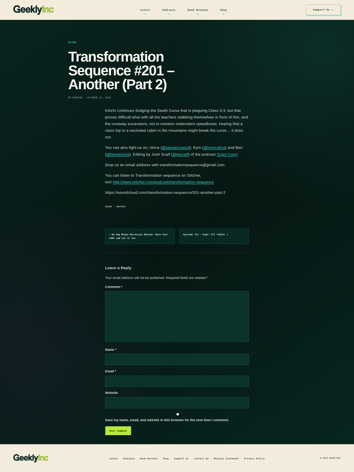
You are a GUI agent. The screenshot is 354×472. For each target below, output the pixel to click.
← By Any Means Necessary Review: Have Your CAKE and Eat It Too (138, 236)
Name (110, 350)
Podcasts (169, 9)
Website (111, 393)
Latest (145, 9)
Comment (114, 287)
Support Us (181, 458)
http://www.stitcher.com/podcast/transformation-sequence (163, 182)
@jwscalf (180, 154)
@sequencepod (176, 147)
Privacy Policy (254, 458)
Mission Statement (226, 458)
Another (121, 206)
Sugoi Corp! (227, 154)
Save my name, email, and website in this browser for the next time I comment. (167, 420)
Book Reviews (198, 9)
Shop (223, 9)
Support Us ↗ (323, 9)
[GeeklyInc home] (33, 10)
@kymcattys (214, 147)
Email (110, 371)
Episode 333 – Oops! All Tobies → (205, 234)
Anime (108, 206)
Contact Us (201, 458)
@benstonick (117, 154)
